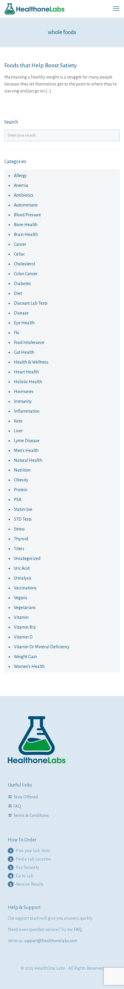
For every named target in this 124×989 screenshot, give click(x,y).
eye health (24, 323)
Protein (20, 489)
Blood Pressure (27, 215)
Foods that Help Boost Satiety (40, 65)
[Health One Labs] (34, 8)
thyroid (21, 539)
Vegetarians (25, 607)
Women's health (29, 666)
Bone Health (25, 224)
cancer (20, 244)
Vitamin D (23, 637)
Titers (19, 548)
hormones (23, 391)
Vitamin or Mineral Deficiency (41, 647)
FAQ (17, 806)
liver (18, 431)
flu (16, 332)
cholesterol (24, 264)
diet (18, 293)
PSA (17, 499)
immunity (23, 401)
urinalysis (22, 578)
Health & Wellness (31, 362)
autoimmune (25, 205)
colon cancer (25, 273)
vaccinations (25, 588)
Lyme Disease (27, 440)
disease (21, 313)
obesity (21, 480)
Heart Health (26, 372)
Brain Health (26, 234)
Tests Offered (25, 797)
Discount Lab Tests (31, 303)
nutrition (22, 470)
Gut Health (24, 352)
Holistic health (28, 381)
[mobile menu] (116, 9)
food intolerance (29, 342)
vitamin (21, 617)
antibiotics (23, 195)
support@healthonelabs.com (50, 940)
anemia (21, 185)
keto (18, 421)
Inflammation (27, 411)
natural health (28, 460)
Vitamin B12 (25, 627)
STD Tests (23, 519)
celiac (19, 254)
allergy (20, 175)
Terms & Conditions (31, 815)
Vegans (20, 597)
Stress (19, 529)
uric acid (21, 568)
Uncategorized (27, 558)
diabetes (22, 283)
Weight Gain (25, 656)
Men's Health (26, 450)
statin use (23, 509)
